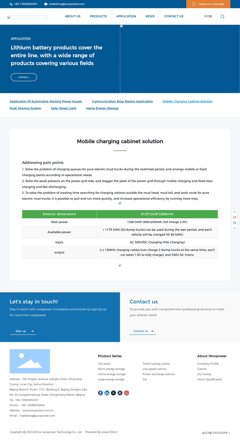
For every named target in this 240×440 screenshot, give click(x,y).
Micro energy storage (111, 369)
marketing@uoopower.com (67, 4)
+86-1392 (21, 400)
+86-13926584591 (26, 4)
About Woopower (212, 356)
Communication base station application (122, 101)
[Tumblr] (120, 392)
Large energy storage (111, 379)
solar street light (63, 108)
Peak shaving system (25, 108)
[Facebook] (100, 392)
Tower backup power (156, 363)
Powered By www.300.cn (101, 432)
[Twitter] (113, 392)
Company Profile (208, 363)
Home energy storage (102, 108)
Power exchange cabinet (159, 374)
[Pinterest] (126, 392)
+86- (24, 405)
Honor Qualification (209, 379)
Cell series (104, 363)
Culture (201, 369)
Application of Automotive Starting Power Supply (46, 101)
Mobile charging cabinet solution (187, 101)
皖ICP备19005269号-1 (216, 432)
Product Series (110, 356)
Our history (204, 374)
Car (145, 379)
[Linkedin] (106, 392)
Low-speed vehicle (154, 369)
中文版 (208, 16)
